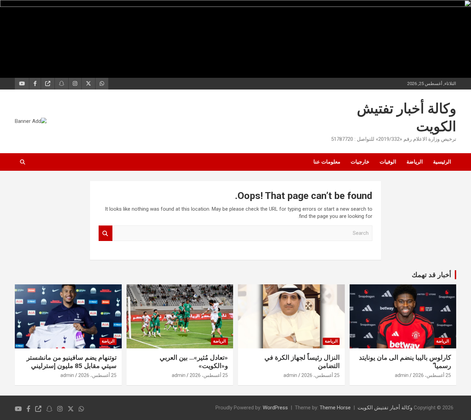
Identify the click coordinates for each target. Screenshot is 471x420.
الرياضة (415, 162)
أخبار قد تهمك (431, 275)
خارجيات (360, 162)
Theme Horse (335, 408)
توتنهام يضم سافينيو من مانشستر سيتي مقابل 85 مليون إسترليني (72, 362)
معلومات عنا (326, 162)
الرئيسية (442, 162)
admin (402, 375)
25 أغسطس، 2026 (432, 375)
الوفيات (388, 162)
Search (105, 233)
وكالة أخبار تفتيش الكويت (385, 408)
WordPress (275, 408)
